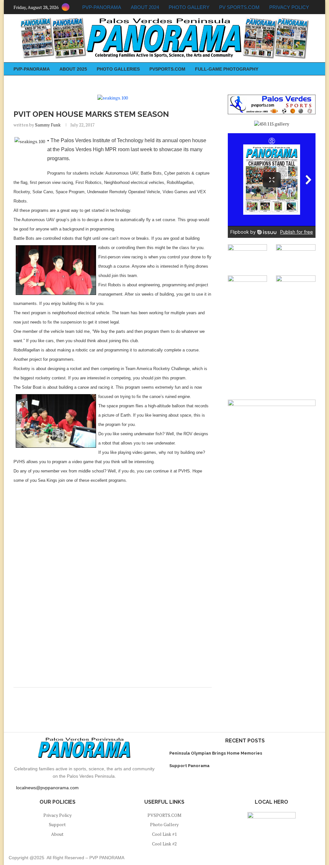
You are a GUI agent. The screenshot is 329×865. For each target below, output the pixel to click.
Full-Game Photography (226, 69)
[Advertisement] (112, 535)
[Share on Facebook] (105, 695)
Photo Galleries (118, 69)
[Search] (312, 69)
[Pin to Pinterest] (111, 695)
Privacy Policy (289, 7)
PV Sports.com (239, 7)
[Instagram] (65, 7)
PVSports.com (167, 69)
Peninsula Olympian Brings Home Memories (215, 753)
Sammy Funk (48, 125)
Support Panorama (189, 765)
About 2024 (145, 7)
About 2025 (73, 69)
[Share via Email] (117, 695)
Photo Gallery (189, 7)
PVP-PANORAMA (101, 7)
